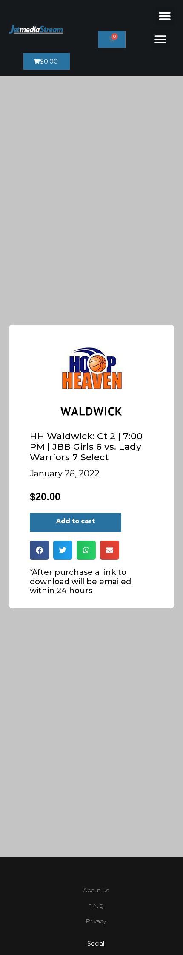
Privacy (96, 921)
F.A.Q (96, 906)
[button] (164, 15)
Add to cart (75, 521)
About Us (96, 890)
